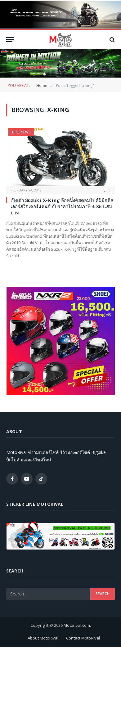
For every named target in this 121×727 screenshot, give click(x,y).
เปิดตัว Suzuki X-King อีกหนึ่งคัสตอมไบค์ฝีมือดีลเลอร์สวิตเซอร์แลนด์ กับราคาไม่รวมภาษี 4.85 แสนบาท (62, 206)
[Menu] (10, 40)
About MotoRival (43, 638)
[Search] (111, 40)
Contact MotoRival (83, 638)
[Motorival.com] (60, 39)
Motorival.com (77, 625)
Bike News (21, 132)
